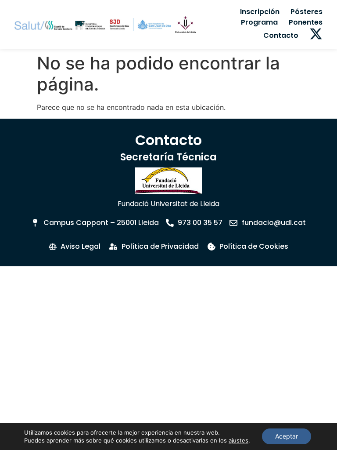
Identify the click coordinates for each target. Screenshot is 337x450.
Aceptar (286, 436)
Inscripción (260, 12)
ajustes (238, 440)
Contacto (280, 35)
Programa (259, 22)
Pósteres (306, 12)
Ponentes (306, 22)
